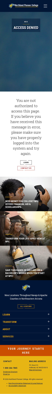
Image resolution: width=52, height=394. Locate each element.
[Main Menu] (45, 6)
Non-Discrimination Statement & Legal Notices (26, 383)
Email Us (6, 374)
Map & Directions (35, 370)
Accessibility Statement (17, 386)
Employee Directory (10, 372)
